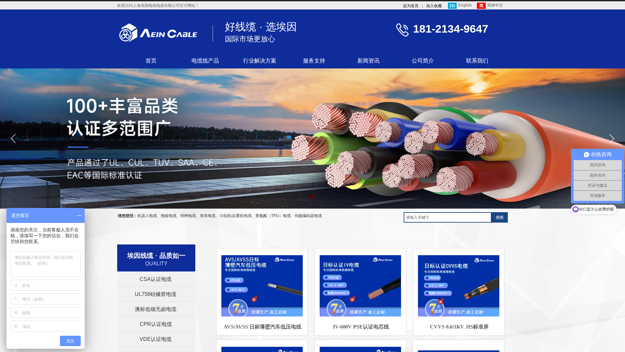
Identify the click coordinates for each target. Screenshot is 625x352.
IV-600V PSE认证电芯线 (361, 327)
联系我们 (477, 61)
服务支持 (314, 61)
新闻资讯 (368, 61)
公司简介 (423, 61)
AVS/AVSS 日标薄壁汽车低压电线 (262, 327)
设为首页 (411, 6)
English (465, 5)
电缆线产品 (205, 61)
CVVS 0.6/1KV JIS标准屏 (459, 327)
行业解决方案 (259, 61)
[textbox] (448, 217)
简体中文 (495, 5)
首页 (151, 61)
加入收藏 (434, 6)
